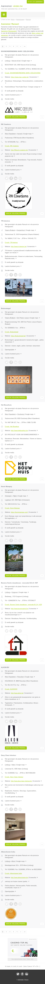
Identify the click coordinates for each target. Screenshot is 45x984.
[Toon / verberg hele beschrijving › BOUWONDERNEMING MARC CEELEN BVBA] (24, 82)
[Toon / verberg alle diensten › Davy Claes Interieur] (24, 792)
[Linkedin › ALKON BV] (15, 721)
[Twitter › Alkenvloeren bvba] (6, 904)
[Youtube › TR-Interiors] (20, 275)
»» (24, 46)
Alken (13, 861)
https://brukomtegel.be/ (18, 336)
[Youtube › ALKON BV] (20, 721)
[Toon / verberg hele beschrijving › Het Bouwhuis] (24, 435)
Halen (13, 765)
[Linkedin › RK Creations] (15, 178)
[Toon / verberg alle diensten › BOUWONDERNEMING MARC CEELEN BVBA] (24, 87)
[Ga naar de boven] (42, 117)
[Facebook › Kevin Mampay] (11, 540)
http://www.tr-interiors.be (18, 246)
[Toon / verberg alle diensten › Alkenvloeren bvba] (24, 887)
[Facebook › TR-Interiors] (11, 275)
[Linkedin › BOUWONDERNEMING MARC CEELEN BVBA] (15, 103)
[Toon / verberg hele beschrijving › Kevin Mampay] (24, 517)
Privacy (26, 979)
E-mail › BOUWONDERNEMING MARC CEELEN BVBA (22, 73)
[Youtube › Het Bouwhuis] (20, 457)
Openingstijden (10, 349)
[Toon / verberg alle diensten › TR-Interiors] (24, 257)
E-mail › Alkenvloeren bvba (13, 873)
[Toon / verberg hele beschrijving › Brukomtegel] (24, 341)
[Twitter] (18, 974)
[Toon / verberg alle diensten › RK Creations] (24, 161)
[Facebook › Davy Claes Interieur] (11, 809)
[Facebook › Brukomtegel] (11, 362)
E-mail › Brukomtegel (11, 332)
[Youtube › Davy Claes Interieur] (20, 809)
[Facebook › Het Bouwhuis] (11, 457)
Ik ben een (35, 1)
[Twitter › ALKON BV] (6, 721)
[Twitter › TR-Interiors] (6, 275)
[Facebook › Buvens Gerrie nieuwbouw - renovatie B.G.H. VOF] (11, 631)
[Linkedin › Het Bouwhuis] (15, 457)
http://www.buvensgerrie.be (19, 608)
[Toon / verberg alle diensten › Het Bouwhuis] (24, 440)
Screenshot (34, 77)
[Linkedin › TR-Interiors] (15, 275)
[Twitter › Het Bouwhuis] (6, 457)
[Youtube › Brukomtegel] (20, 362)
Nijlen (15, 496)
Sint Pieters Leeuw (23, 318)
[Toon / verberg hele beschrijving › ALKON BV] (24, 698)
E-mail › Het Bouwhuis (12, 426)
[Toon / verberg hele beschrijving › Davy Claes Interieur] (24, 786)
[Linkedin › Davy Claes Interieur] (15, 809)
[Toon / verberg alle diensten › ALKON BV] (24, 704)
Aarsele (19, 134)
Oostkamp (20, 414)
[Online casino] (22, 939)
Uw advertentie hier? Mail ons (22, 959)
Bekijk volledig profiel (15, 117)
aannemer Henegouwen (9, 31)
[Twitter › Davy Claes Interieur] (6, 809)
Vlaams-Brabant (10, 230)
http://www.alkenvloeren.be (19, 877)
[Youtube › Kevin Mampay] (20, 540)
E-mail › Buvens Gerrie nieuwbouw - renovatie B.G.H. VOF (23, 604)
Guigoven (15, 592)
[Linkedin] (26, 974)
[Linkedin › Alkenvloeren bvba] (15, 904)
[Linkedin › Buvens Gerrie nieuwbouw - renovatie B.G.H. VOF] (15, 631)
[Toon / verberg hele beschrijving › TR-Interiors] (24, 252)
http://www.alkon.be (17, 693)
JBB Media (20, 979)
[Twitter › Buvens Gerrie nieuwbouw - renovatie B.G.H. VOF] (6, 631)
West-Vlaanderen (10, 134)
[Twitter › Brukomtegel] (6, 362)
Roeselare (20, 677)
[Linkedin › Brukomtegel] (15, 362)
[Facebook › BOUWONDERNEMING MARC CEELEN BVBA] (11, 103)
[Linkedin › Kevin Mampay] (15, 540)
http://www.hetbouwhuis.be (19, 430)
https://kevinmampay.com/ (19, 512)
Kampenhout (21, 230)
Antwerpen (8, 496)
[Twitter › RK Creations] (6, 178)
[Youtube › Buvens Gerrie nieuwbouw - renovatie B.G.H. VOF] (20, 631)
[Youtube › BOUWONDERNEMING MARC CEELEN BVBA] (20, 103)
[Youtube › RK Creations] (20, 178)
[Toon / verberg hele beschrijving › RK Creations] (24, 155)
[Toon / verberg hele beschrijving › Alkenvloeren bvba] (24, 881)
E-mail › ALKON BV (11, 689)
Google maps (27, 61)
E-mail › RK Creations (12, 146)
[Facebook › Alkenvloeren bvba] (11, 904)
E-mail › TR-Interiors (11, 242)
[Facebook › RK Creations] (11, 178)
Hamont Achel (16, 61)
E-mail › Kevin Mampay (12, 508)
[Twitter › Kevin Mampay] (6, 540)
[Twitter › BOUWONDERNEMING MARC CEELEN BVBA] (6, 103)
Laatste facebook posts (13, 95)
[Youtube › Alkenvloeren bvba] (20, 904)
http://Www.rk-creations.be (19, 150)
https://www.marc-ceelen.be (19, 77)
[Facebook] (22, 974)
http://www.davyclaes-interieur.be (21, 781)
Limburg (7, 61)
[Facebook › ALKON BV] (11, 721)
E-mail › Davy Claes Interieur (14, 777)
